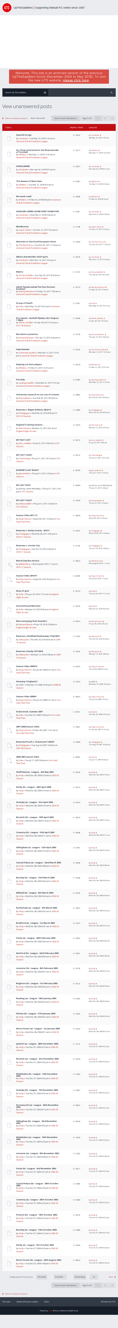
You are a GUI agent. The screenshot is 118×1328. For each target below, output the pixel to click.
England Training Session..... (30, 425)
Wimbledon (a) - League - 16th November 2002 (37, 1138)
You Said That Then (25, 733)
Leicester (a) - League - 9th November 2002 (37, 1153)
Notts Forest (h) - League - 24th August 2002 (38, 1260)
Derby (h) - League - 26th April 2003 (33, 787)
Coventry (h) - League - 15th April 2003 (35, 832)
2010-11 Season (23, 536)
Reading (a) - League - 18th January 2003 (36, 998)
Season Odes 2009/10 (26, 666)
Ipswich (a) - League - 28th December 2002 (37, 1044)
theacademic (25, 398)
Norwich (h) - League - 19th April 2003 (35, 817)
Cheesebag (24, 458)
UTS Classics (27, 491)
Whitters (23, 154)
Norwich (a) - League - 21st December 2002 (37, 1059)
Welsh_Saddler (26, 322)
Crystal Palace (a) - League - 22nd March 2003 (38, 863)
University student (27, 352)
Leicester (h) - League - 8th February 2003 (37, 968)
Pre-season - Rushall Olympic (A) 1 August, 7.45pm (37, 319)
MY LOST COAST (24, 455)
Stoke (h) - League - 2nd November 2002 (36, 1169)
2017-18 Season (23, 325)
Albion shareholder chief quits (32, 257)
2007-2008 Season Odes (27, 727)
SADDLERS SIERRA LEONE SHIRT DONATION (37, 211)
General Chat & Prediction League (32, 141)
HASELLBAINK (23, 166)
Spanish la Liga (23, 135)
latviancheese (25, 624)
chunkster (23, 138)
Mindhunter (22, 227)
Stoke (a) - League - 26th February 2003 (35, 938)
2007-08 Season (23, 748)
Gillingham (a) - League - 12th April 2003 (36, 847)
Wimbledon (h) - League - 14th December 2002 (37, 1075)
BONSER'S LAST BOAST (27, 470)
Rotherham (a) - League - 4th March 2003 (36, 908)
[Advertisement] (59, 41)
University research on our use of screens (37, 395)
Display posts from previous (21, 1277)
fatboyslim (24, 639)
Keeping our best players (29, 364)
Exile (21, 306)
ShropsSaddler (26, 275)
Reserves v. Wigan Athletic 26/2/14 (33, 410)
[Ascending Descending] (84, 1277)
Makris (19, 272)
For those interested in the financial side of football (37, 151)
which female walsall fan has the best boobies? (35, 288)
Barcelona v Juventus (27, 334)
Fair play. (20, 380)
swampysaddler (26, 382)
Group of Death (24, 303)
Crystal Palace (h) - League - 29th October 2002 (37, 1185)
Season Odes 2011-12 (26, 515)
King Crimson (25, 518)
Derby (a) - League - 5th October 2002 (35, 1245)
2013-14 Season (23, 416)
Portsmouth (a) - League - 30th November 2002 (37, 1106)
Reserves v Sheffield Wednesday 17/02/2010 (37, 636)
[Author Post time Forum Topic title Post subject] (59, 1277)
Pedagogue (24, 413)
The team (6, 1301)
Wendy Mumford (27, 291)
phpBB (50, 1311)
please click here (76, 80)
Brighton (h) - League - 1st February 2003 (36, 983)
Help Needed (22, 349)
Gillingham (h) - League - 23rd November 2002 (36, 1122)
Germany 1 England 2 (26, 681)
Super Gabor (25, 230)
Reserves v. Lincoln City (28, 546)
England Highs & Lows (26, 431)
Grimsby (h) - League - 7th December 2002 (37, 1090)
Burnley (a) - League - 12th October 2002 (36, 1230)
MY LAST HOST (23, 485)
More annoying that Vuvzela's (31, 621)
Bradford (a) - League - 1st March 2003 (35, 923)
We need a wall (23, 196)
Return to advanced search (16, 118)
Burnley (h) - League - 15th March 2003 (35, 878)
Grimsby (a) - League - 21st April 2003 (34, 802)
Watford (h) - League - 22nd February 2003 (37, 953)
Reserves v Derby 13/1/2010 (29, 651)
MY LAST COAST (24, 500)
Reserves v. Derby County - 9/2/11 (32, 531)
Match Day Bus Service (27, 561)
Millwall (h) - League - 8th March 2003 (34, 893)
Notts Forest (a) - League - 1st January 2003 (38, 1029)
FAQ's (46, 1301)
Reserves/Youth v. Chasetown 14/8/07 (35, 742)
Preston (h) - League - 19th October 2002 (36, 1215)
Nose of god (22, 591)
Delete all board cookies (27, 1301)
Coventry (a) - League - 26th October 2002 (37, 1200)
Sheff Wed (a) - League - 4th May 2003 (34, 772)
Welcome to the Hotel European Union (36, 242)
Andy (21, 775)
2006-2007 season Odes (27, 757)
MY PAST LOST (23, 440)
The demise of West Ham (29, 181)
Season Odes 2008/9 (26, 696)
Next (111, 1277)
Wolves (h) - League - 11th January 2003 (35, 1014)
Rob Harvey (24, 428)
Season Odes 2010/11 (26, 576)
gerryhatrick (24, 473)
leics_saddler (25, 443)
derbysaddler (25, 503)
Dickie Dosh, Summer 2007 (29, 712)
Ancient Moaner (26, 337)
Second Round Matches (28, 606)
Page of (87, 118)
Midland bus (24, 564)
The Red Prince (26, 245)
